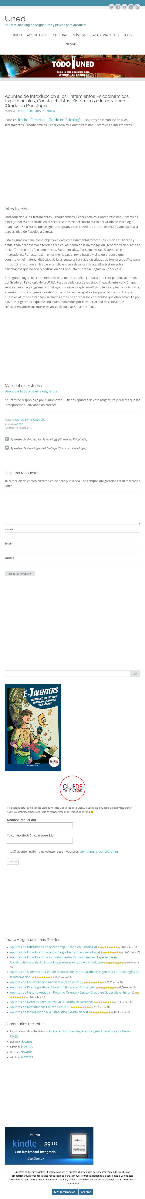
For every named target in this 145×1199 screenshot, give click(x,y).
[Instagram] (130, 7)
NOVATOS (72, 44)
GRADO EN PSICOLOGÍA (30, 419)
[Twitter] (111, 7)
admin (50, 111)
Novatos (26, 1042)
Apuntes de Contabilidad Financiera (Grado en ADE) (46, 982)
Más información (65, 1192)
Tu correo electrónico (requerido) (31, 835)
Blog (128, 35)
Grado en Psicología (65, 119)
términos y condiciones (99, 851)
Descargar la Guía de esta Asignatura (31, 391)
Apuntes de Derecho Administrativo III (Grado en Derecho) (51, 1002)
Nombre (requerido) (21, 820)
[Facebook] (118, 7)
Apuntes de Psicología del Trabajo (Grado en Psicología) (48, 448)
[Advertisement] (72, 172)
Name (9, 529)
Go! (135, 673)
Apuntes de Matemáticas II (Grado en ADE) (40, 1007)
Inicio (17, 35)
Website (9, 558)
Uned (15, 19)
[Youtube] (124, 7)
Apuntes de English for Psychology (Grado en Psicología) (48, 439)
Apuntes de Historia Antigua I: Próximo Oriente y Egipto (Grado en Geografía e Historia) (72, 992)
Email (9, 543)
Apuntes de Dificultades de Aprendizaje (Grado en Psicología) (53, 947)
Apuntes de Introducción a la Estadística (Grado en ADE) (50, 1012)
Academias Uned (106, 35)
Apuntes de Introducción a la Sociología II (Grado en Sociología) (55, 952)
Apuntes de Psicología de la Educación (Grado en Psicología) (53, 987)
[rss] (137, 7)
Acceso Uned (37, 35)
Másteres (80, 35)
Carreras (60, 35)
